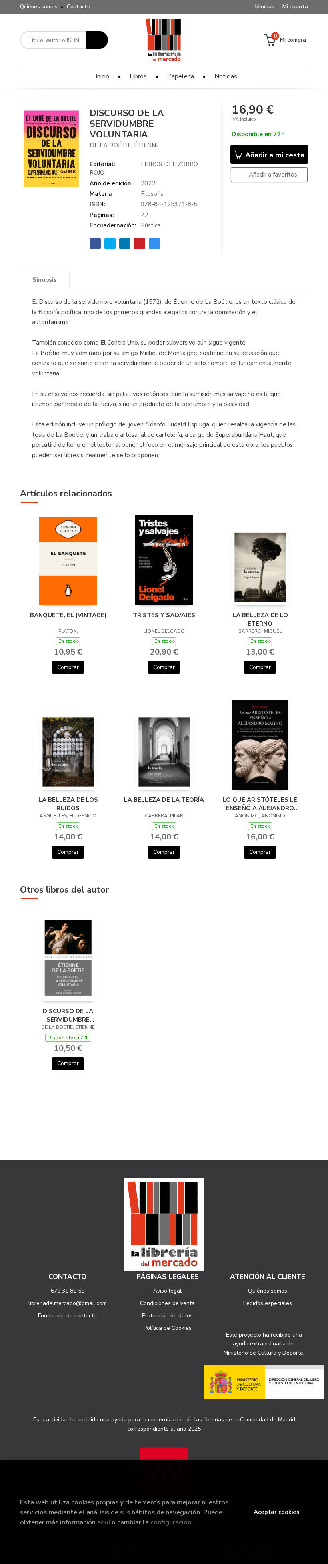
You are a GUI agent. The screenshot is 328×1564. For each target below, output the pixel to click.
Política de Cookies (168, 1328)
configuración (170, 1522)
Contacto (78, 6)
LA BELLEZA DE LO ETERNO (260, 619)
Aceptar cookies (277, 1512)
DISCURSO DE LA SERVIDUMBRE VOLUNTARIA (68, 1015)
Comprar (68, 667)
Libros (138, 76)
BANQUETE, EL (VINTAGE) (68, 615)
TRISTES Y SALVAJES (164, 615)
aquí (103, 1522)
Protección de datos (167, 1315)
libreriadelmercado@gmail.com (67, 1303)
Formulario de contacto (67, 1315)
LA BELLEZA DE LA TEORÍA (164, 800)
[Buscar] (97, 40)
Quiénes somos (39, 6)
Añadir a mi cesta (273, 155)
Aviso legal (167, 1291)
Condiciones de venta (167, 1303)
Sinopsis (44, 280)
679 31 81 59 (67, 1291)
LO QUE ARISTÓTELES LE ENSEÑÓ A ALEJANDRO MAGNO (260, 804)
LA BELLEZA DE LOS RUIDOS (68, 804)
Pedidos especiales (267, 1303)
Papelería (180, 76)
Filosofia (152, 194)
